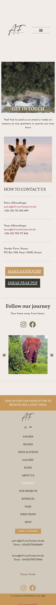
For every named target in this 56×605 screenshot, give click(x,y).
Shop (28, 522)
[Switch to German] (30, 427)
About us (28, 475)
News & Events (28, 452)
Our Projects (28, 491)
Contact (28, 483)
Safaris (28, 437)
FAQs (28, 507)
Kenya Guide (28, 574)
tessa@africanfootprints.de (20, 229)
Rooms (28, 444)
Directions (28, 514)
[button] (41, 30)
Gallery (28, 460)
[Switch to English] (25, 427)
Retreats (28, 499)
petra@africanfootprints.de (20, 207)
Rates (28, 468)
